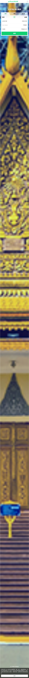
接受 (14, 675)
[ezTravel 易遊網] (14, 1)
